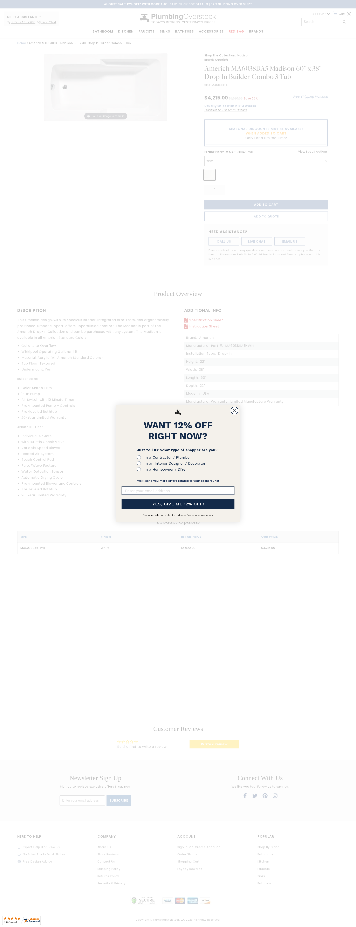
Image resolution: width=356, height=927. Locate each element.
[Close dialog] (234, 410)
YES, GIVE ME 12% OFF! (178, 503)
